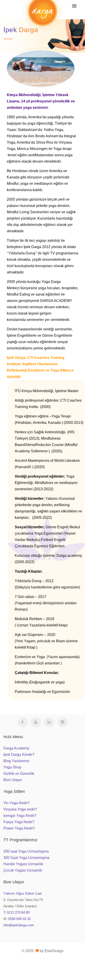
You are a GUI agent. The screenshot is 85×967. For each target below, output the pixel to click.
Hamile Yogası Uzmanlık (23, 864)
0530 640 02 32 (19, 919)
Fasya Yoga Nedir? (18, 822)
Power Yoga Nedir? (19, 828)
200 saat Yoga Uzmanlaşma (26, 851)
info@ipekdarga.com (18, 925)
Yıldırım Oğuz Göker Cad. (22, 893)
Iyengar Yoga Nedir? (19, 816)
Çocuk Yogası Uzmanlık (22, 870)
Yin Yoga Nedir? (16, 803)
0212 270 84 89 (18, 912)
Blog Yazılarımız (16, 761)
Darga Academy (16, 748)
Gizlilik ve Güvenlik (18, 773)
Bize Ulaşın (12, 780)
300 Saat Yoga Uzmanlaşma (26, 858)
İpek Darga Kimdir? (18, 754)
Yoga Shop (12, 767)
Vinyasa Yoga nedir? (20, 809)
